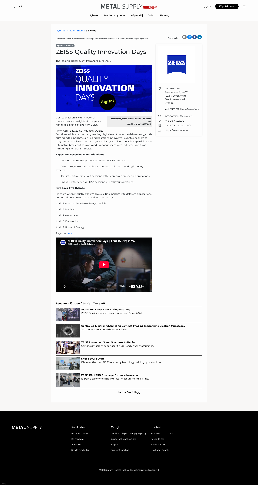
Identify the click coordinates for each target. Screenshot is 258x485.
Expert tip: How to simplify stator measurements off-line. (115, 377)
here (69, 233)
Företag (164, 15)
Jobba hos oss (158, 444)
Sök (21, 6)
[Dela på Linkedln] (199, 37)
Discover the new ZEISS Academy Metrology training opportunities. (121, 360)
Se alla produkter (80, 450)
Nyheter (94, 15)
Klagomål (116, 444)
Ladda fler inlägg (129, 392)
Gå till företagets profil (178, 125)
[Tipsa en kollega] (184, 37)
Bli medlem (77, 439)
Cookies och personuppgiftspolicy (128, 433)
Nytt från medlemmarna (70, 30)
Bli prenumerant (80, 433)
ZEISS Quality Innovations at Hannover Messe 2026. (111, 311)
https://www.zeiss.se (177, 130)
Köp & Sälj (137, 15)
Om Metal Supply (160, 450)
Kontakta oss (157, 439)
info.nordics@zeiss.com (178, 116)
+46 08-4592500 (174, 120)
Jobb (151, 15)
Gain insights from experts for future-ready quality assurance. (117, 344)
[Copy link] (189, 37)
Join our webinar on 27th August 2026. (133, 328)
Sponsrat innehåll (120, 450)
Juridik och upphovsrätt (123, 439)
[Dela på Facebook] (194, 37)
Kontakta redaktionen (162, 433)
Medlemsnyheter (114, 15)
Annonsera (76, 444)
